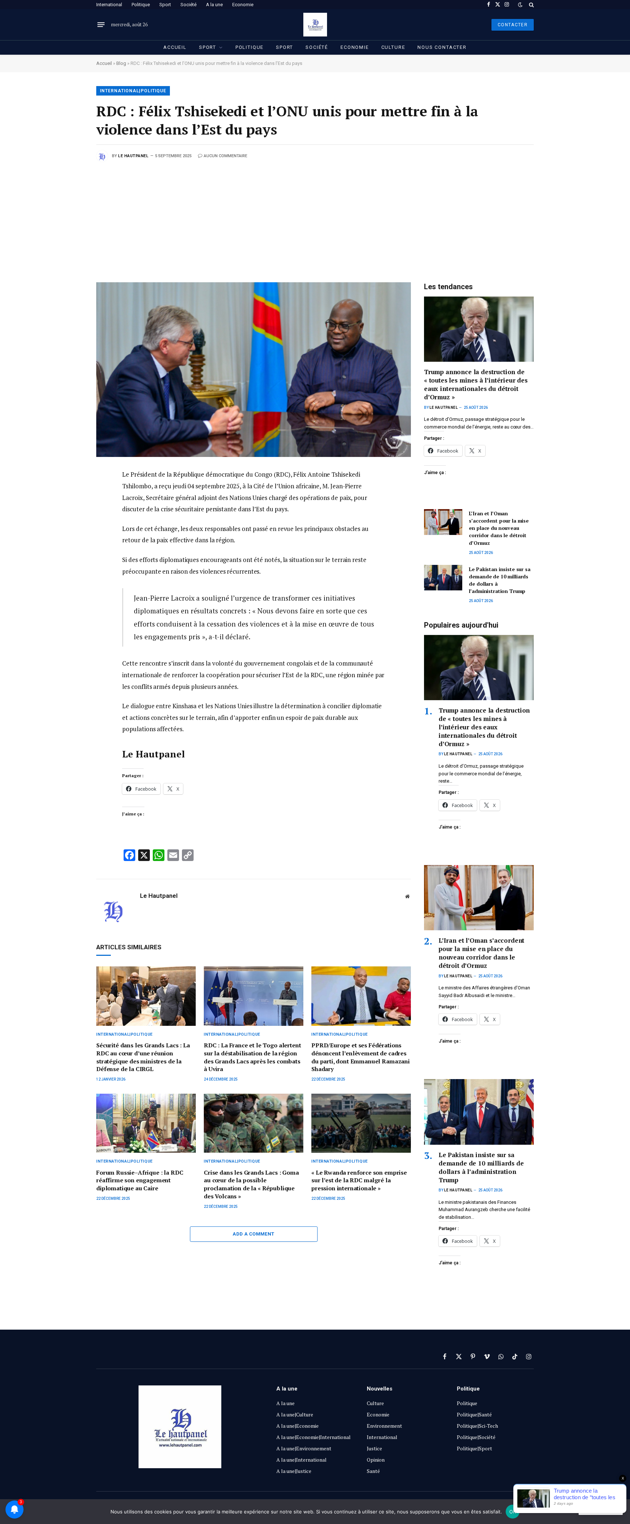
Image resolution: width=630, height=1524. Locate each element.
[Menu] (101, 25)
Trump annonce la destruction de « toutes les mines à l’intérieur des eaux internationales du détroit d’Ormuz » (476, 384)
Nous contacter (441, 47)
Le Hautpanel (133, 156)
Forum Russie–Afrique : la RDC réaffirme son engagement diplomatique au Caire (139, 1181)
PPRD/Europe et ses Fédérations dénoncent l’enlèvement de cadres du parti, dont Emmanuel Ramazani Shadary (360, 1057)
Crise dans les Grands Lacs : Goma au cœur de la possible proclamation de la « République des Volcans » (251, 1184)
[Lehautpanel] (315, 24)
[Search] (531, 4)
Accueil (175, 47)
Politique (141, 4)
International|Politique (133, 90)
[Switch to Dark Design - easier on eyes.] (520, 4)
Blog (121, 63)
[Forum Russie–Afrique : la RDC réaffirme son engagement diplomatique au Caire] (146, 1123)
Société (188, 4)
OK (512, 1512)
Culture (393, 47)
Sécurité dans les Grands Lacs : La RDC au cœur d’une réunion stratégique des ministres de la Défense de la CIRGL (143, 1057)
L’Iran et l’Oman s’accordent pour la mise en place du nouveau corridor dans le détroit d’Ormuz (499, 528)
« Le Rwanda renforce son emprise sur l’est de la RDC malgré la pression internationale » (359, 1181)
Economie (242, 4)
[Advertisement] (315, 217)
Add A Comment (253, 1234)
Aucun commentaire (225, 156)
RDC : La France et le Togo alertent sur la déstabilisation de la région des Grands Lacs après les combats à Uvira (252, 1057)
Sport (165, 4)
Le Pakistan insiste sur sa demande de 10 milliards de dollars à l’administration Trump (499, 580)
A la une (214, 4)
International (109, 4)
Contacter (513, 24)
